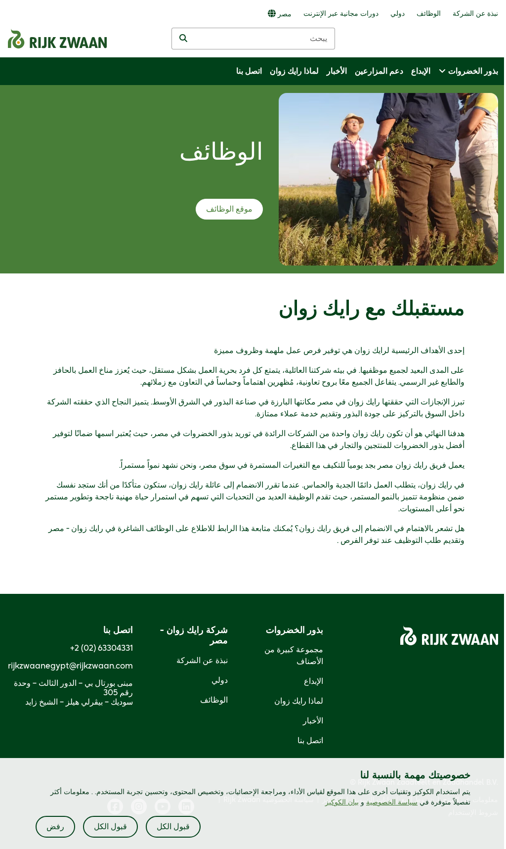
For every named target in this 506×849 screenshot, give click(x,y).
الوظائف (214, 700)
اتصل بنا (310, 741)
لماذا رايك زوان (298, 701)
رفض (55, 827)
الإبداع (313, 681)
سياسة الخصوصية (392, 802)
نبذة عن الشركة (202, 661)
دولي (219, 680)
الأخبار (313, 721)
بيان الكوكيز (342, 802)
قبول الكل (173, 827)
